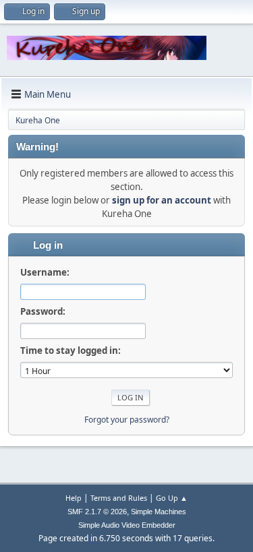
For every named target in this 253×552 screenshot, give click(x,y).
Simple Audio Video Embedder (126, 525)
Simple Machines (158, 512)
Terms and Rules (118, 498)
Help (73, 498)
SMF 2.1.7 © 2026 (97, 512)
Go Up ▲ (172, 498)
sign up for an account (161, 200)
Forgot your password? (126, 419)
